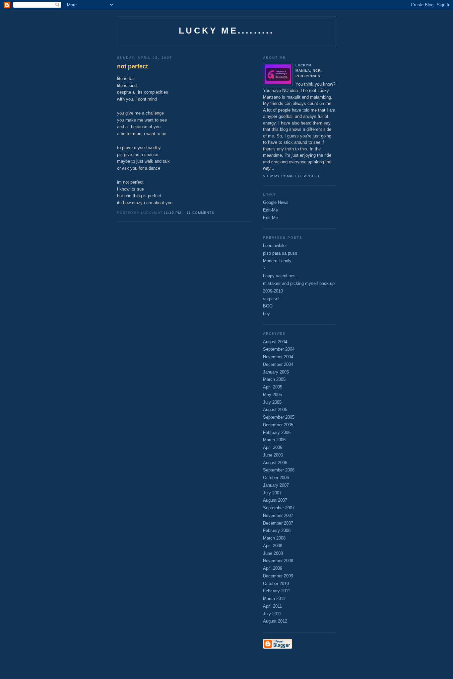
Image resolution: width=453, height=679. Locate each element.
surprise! (271, 298)
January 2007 (276, 485)
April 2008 (272, 545)
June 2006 (273, 455)
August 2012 (275, 621)
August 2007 (275, 500)
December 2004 (278, 364)
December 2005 (278, 424)
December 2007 (278, 523)
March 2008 (274, 538)
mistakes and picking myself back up (299, 283)
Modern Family (277, 260)
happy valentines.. (280, 275)
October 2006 (276, 477)
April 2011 (272, 606)
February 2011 (276, 590)
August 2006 (275, 462)
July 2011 (272, 613)
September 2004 (278, 349)
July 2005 (272, 402)
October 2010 (276, 583)
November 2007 (278, 515)
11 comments (200, 212)
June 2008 (273, 553)
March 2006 (274, 439)
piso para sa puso (280, 253)
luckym (303, 65)
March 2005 (274, 379)
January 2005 (276, 372)
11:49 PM (172, 212)
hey (266, 313)
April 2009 (272, 568)
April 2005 (272, 386)
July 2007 (272, 492)
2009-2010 (273, 291)
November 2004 (278, 356)
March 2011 (274, 598)
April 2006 (272, 447)
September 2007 (278, 507)
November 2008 (278, 560)
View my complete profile (292, 176)
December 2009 (278, 575)
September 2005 (278, 417)
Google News (276, 202)
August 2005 (275, 409)
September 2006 (278, 469)
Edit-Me (270, 210)
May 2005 (272, 394)
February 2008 (277, 530)
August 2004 (275, 341)
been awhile (274, 245)
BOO (268, 305)
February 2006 (277, 432)
